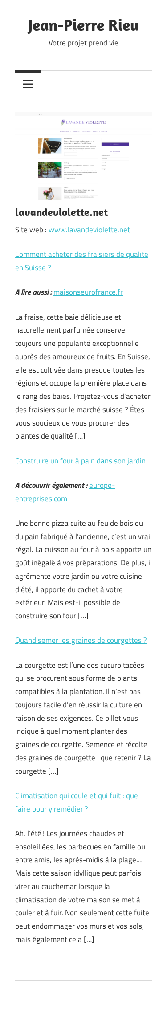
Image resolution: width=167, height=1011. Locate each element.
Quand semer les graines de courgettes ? (81, 640)
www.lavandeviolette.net (89, 229)
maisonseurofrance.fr (88, 292)
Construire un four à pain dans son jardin (80, 461)
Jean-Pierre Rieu (83, 25)
